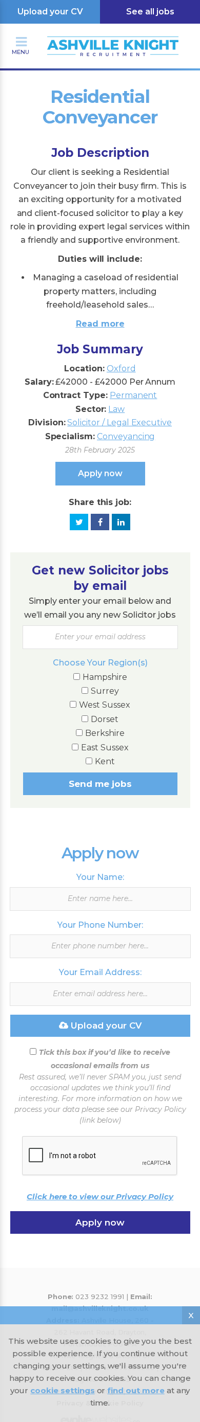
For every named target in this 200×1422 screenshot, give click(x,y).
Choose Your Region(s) (100, 663)
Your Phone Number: (100, 925)
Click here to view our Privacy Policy (100, 1196)
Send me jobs (100, 784)
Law (116, 409)
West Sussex (104, 705)
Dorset (104, 719)
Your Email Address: (100, 972)
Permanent (133, 395)
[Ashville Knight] (100, 34)
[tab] (100, 247)
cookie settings (62, 1390)
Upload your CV (50, 11)
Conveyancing (126, 436)
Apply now (100, 473)
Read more (100, 324)
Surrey (105, 691)
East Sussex (105, 747)
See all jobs (150, 11)
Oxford (121, 368)
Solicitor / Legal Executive (119, 422)
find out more (135, 1390)
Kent (105, 761)
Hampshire (105, 677)
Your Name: (100, 877)
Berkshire (105, 733)
